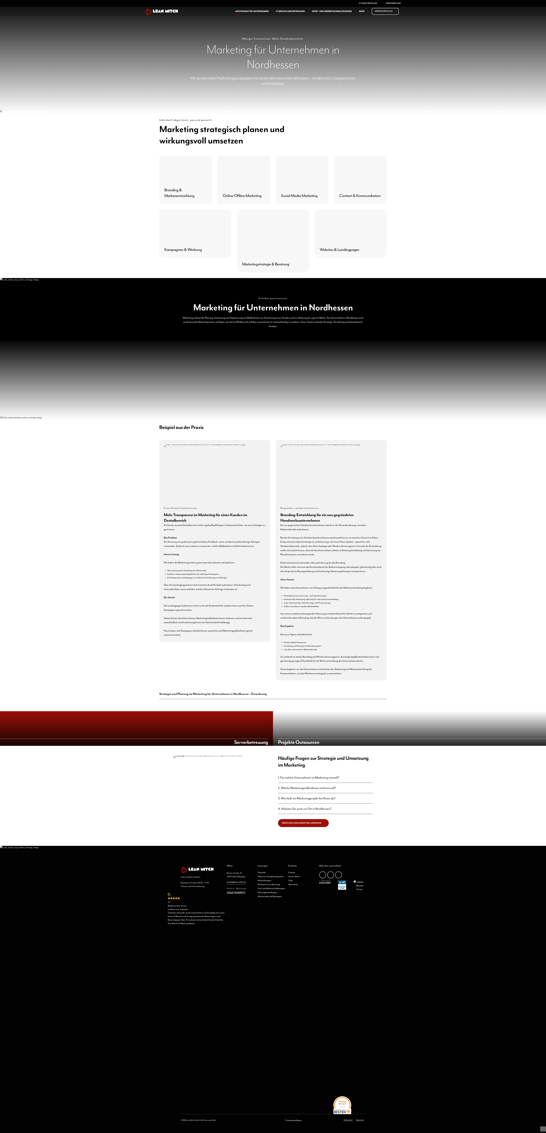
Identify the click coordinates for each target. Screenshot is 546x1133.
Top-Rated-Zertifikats (177, 923)
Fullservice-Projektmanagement (271, 876)
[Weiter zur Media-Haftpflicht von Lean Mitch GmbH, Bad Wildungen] (342, 889)
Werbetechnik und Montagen (270, 896)
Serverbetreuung (251, 742)
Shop (362, 11)
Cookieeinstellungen (293, 1120)
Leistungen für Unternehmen (252, 11)
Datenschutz (348, 1120)
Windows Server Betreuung (269, 884)
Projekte (291, 872)
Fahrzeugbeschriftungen (267, 892)
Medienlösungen (264, 880)
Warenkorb (293, 884)
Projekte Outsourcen (298, 742)
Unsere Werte (294, 876)
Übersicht (262, 872)
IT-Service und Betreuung (290, 11)
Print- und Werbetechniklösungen (332, 11)
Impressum (360, 1120)
